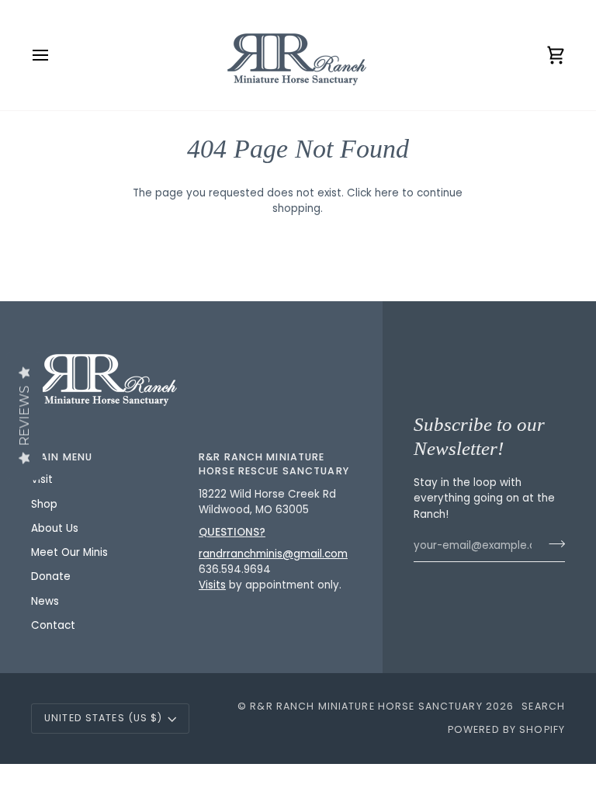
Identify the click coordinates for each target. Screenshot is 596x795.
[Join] (552, 544)
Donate (51, 576)
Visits (212, 585)
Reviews (24, 416)
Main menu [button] (61, 456)
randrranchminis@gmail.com (273, 554)
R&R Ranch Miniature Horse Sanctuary (366, 706)
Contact (53, 625)
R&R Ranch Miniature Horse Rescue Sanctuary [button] (274, 464)
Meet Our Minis (69, 552)
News (45, 601)
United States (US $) (103, 717)
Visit (42, 479)
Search (543, 706)
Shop (44, 504)
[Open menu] (54, 55)
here (387, 193)
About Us (54, 528)
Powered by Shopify (506, 729)
